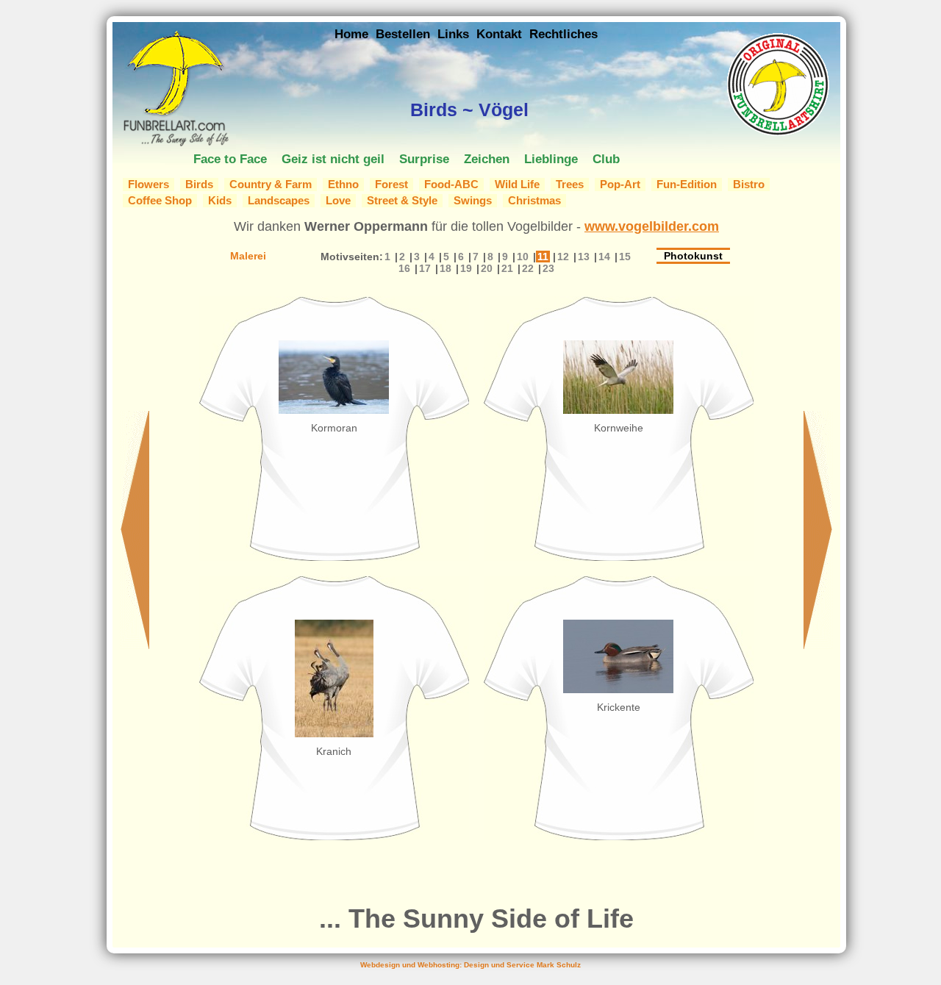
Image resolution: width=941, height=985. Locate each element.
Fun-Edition (686, 184)
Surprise (424, 158)
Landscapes (279, 201)
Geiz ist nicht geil (333, 158)
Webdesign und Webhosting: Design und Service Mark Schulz (470, 965)
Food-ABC (451, 184)
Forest (391, 184)
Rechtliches (563, 33)
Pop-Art (620, 184)
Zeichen (486, 158)
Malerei (248, 256)
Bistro (749, 184)
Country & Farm (270, 184)
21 (507, 268)
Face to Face (230, 158)
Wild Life (517, 184)
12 (563, 256)
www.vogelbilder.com (651, 226)
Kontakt (499, 33)
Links (453, 33)
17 (425, 268)
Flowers (148, 184)
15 (625, 256)
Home (351, 33)
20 (487, 268)
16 (404, 268)
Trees (570, 184)
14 (604, 256)
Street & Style (402, 201)
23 (548, 268)
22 (528, 268)
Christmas (534, 201)
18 (445, 268)
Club (606, 158)
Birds (199, 184)
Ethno (343, 184)
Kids (220, 201)
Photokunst (693, 256)
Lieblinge (551, 158)
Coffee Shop (160, 201)
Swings (473, 201)
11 (542, 256)
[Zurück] (134, 645)
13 (584, 256)
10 (523, 256)
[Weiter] (818, 645)
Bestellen (403, 33)
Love (338, 201)
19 (466, 268)
